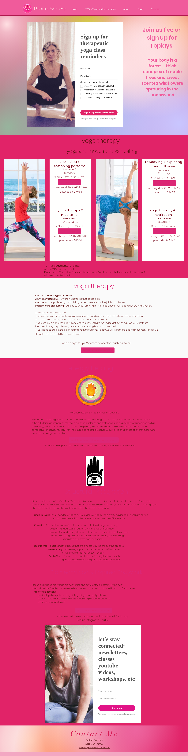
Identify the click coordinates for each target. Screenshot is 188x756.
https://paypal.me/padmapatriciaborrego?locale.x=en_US (84, 272)
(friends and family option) (130, 272)
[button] (94, 440)
